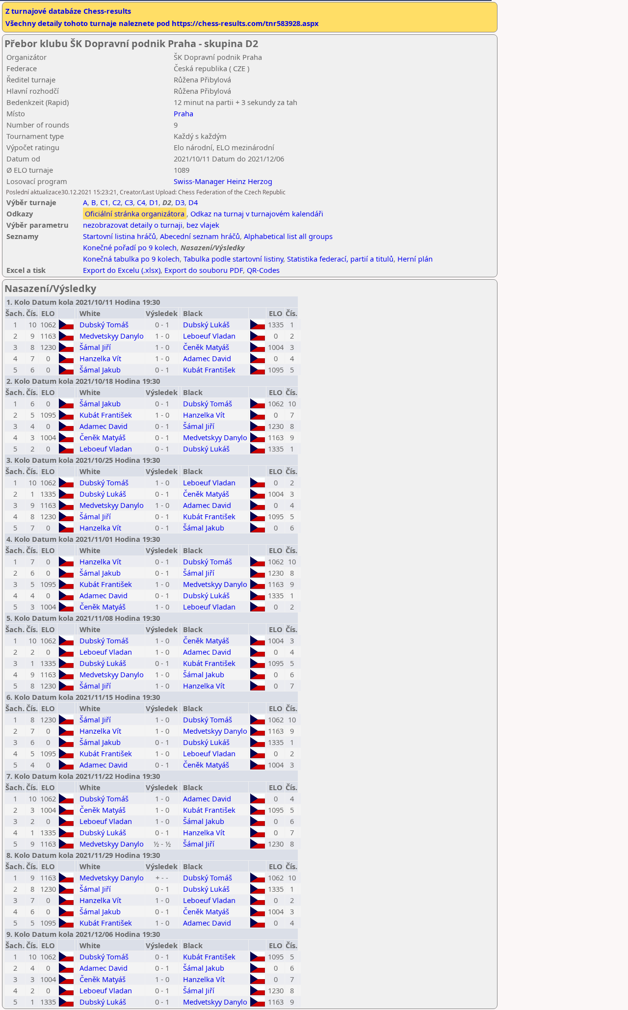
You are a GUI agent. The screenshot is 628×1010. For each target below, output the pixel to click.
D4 (193, 202)
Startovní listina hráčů (119, 236)
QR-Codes (263, 270)
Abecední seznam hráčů (200, 236)
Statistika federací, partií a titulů (340, 259)
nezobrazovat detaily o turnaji (133, 225)
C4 (141, 202)
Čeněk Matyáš (206, 347)
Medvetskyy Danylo (111, 336)
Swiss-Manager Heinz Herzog (223, 181)
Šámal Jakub (100, 369)
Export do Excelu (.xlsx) (121, 270)
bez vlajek (202, 225)
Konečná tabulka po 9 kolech (131, 259)
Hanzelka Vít (100, 358)
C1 (104, 202)
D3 (179, 202)
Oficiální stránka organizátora (134, 213)
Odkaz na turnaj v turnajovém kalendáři (256, 213)
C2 (116, 202)
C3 (129, 202)
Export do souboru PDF (203, 270)
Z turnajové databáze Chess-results (68, 11)
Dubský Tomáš (104, 324)
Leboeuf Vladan (209, 336)
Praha (183, 113)
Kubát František (209, 369)
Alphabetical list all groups (288, 236)
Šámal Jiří (95, 347)
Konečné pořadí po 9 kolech (130, 247)
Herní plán (415, 259)
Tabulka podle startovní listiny (233, 259)
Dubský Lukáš (206, 324)
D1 (153, 202)
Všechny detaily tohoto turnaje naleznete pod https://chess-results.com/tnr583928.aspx (161, 23)
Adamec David (207, 358)
